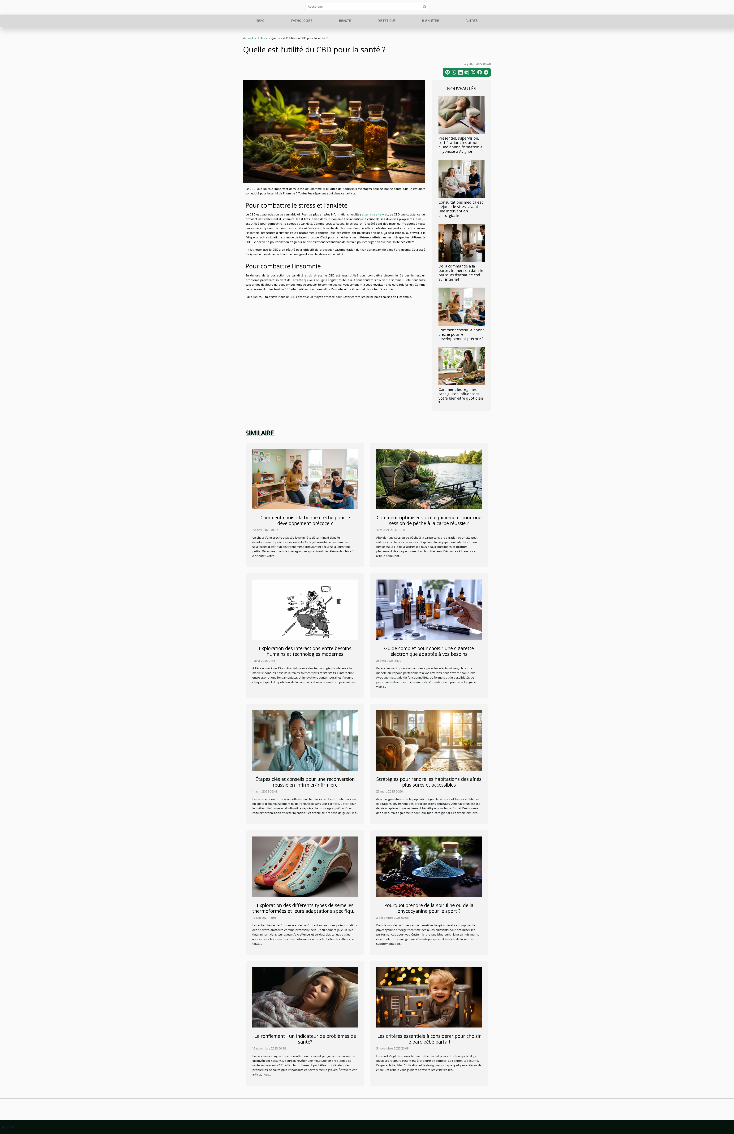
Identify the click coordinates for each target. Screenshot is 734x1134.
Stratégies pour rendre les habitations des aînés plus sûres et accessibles (428, 782)
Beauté (345, 20)
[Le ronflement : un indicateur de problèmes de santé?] (305, 997)
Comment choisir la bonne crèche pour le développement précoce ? (461, 334)
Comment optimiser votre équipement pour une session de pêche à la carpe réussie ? (429, 520)
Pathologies (302, 20)
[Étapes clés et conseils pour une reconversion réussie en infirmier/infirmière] (305, 740)
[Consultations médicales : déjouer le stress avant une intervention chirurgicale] (461, 178)
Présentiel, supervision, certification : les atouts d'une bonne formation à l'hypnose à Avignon (460, 145)
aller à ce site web (375, 214)
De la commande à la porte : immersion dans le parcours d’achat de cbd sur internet (460, 272)
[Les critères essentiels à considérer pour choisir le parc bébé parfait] (429, 997)
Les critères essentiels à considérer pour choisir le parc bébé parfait (429, 1039)
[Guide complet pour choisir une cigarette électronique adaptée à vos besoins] (429, 609)
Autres (472, 20)
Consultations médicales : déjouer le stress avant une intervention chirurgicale (460, 209)
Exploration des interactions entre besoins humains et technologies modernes (305, 651)
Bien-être (430, 20)
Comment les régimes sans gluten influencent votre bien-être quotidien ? (460, 396)
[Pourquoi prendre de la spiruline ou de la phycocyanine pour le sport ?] (429, 866)
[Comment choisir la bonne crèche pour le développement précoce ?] (461, 306)
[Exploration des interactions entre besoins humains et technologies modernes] (305, 609)
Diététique (387, 20)
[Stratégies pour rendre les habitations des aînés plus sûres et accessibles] (429, 740)
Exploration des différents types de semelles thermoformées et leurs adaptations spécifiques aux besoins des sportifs (305, 911)
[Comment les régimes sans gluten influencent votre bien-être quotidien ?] (461, 365)
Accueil (248, 38)
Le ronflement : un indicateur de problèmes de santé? (305, 1039)
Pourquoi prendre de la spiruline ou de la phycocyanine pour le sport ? (428, 908)
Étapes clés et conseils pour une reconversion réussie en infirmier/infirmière (305, 782)
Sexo (260, 20)
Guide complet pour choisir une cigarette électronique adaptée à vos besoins (429, 651)
